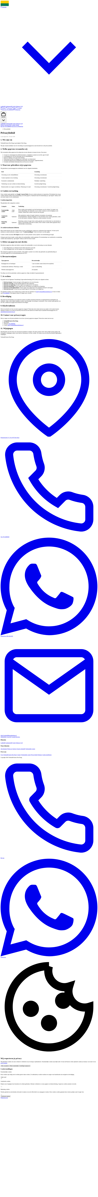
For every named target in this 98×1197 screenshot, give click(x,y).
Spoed (17, 125)
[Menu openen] (1, 111)
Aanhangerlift (9, 106)
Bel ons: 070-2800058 (7, 109)
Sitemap (40, 754)
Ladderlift (3, 106)
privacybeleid (4, 1063)
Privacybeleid (34, 754)
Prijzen (4, 108)
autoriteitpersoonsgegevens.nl (8, 311)
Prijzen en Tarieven (12, 749)
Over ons (9, 108)
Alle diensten (4, 749)
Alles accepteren (5, 1065)
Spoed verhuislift (21, 749)
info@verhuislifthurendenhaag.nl (44, 291)
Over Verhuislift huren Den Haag (9, 754)
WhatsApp (17, 109)
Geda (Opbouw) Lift (18, 106)
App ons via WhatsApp (17, 126)
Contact (20, 108)
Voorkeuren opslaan (5, 1096)
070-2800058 (6, 293)
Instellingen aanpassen (25, 1065)
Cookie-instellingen (47, 754)
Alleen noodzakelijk (14, 1065)
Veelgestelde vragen (30, 749)
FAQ (14, 108)
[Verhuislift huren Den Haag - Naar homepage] (12, 5)
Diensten (3, 117)
